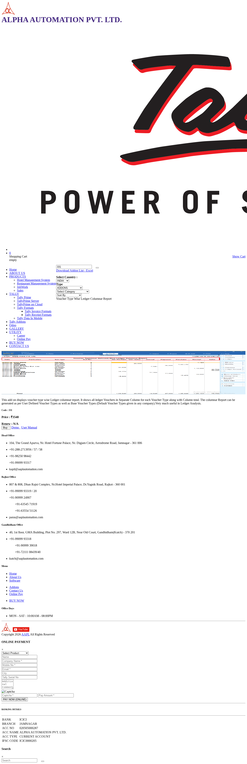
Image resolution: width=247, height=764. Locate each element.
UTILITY (15, 332)
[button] (97, 267)
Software (14, 580)
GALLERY (16, 328)
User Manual (29, 427)
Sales (20, 290)
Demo (15, 427)
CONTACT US (19, 346)
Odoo (12, 325)
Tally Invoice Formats (38, 311)
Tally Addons (17, 321)
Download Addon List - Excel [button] (74, 270)
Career (21, 335)
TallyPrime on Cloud (29, 304)
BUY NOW (16, 342)
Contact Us (16, 590)
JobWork (22, 287)
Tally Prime (24, 297)
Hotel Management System (33, 280)
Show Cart (238, 256)
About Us (15, 577)
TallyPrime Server (28, 300)
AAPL (25, 634)
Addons (14, 587)
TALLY (14, 294)
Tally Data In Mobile (29, 318)
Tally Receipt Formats (38, 314)
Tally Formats (25, 307)
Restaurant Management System (36, 283)
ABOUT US (17, 273)
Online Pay (24, 339)
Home (13, 269)
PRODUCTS (17, 276)
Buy (6, 427)
